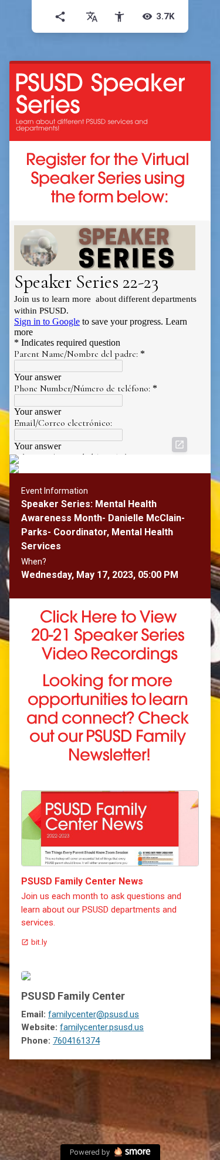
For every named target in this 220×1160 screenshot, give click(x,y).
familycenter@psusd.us (93, 1014)
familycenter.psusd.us (102, 1027)
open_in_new (179, 444)
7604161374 (76, 1040)
